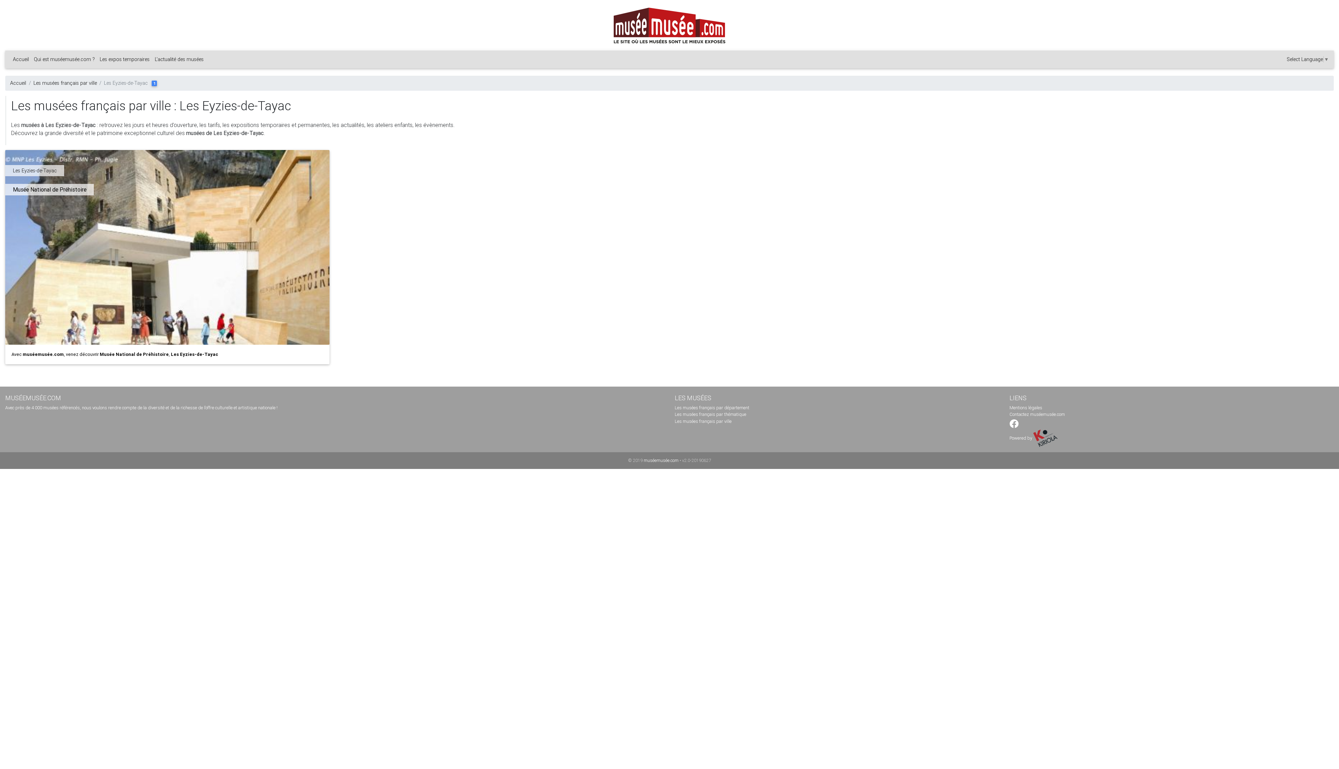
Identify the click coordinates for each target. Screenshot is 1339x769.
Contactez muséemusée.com (1037, 414)
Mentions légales (1025, 408)
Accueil (21, 59)
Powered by (1021, 438)
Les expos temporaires (125, 59)
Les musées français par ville (65, 83)
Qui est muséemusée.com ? (64, 59)
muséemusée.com (661, 460)
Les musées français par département (712, 408)
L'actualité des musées (179, 59)
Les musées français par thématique (710, 414)
